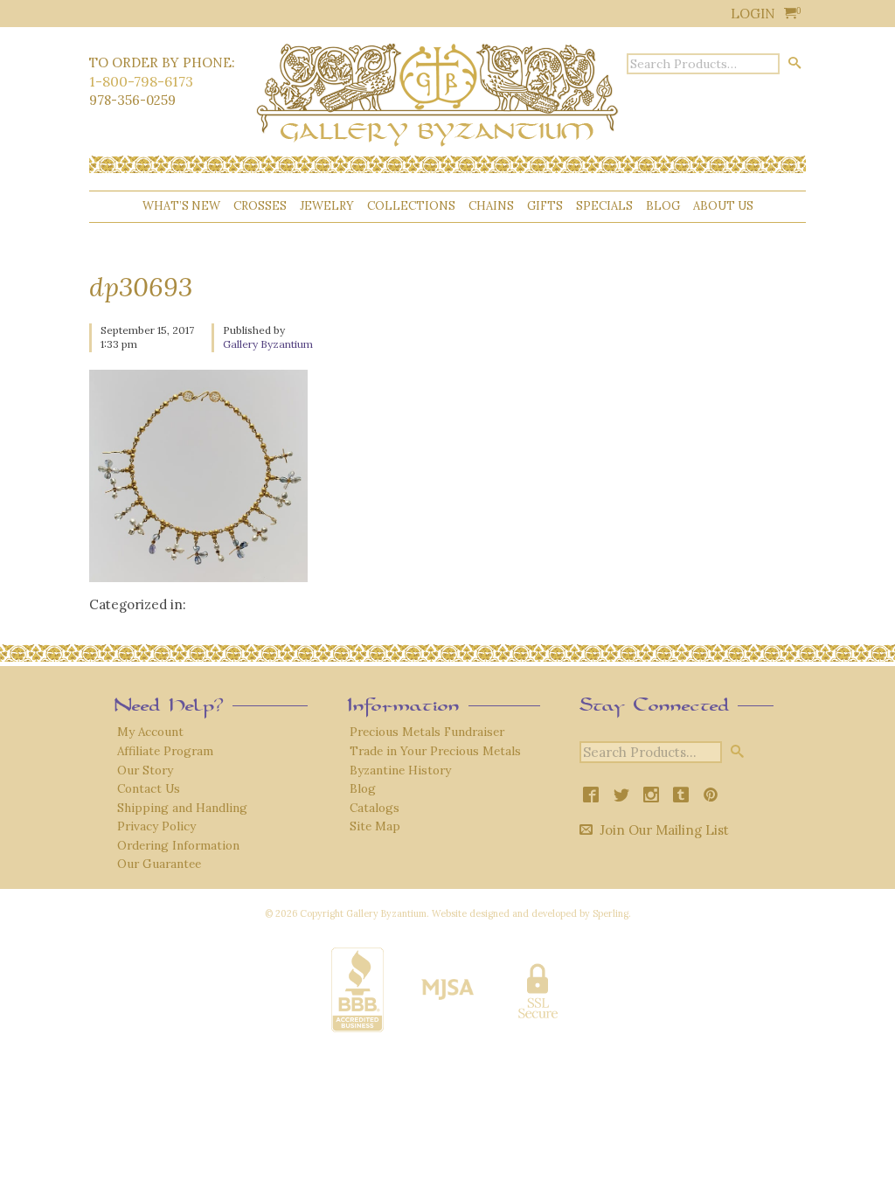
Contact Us (148, 788)
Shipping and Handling (182, 808)
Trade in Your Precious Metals (435, 751)
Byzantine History (400, 770)
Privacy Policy (156, 826)
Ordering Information (178, 845)
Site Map (375, 826)
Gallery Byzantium (268, 344)
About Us (723, 205)
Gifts (545, 205)
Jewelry (327, 205)
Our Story (145, 770)
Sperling (610, 913)
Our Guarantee (159, 863)
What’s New (181, 205)
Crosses (260, 205)
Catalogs (374, 808)
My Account (150, 731)
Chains (491, 205)
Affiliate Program (165, 751)
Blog (663, 205)
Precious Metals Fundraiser (427, 731)
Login (753, 13)
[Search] (794, 63)
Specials (604, 205)
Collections (411, 205)
